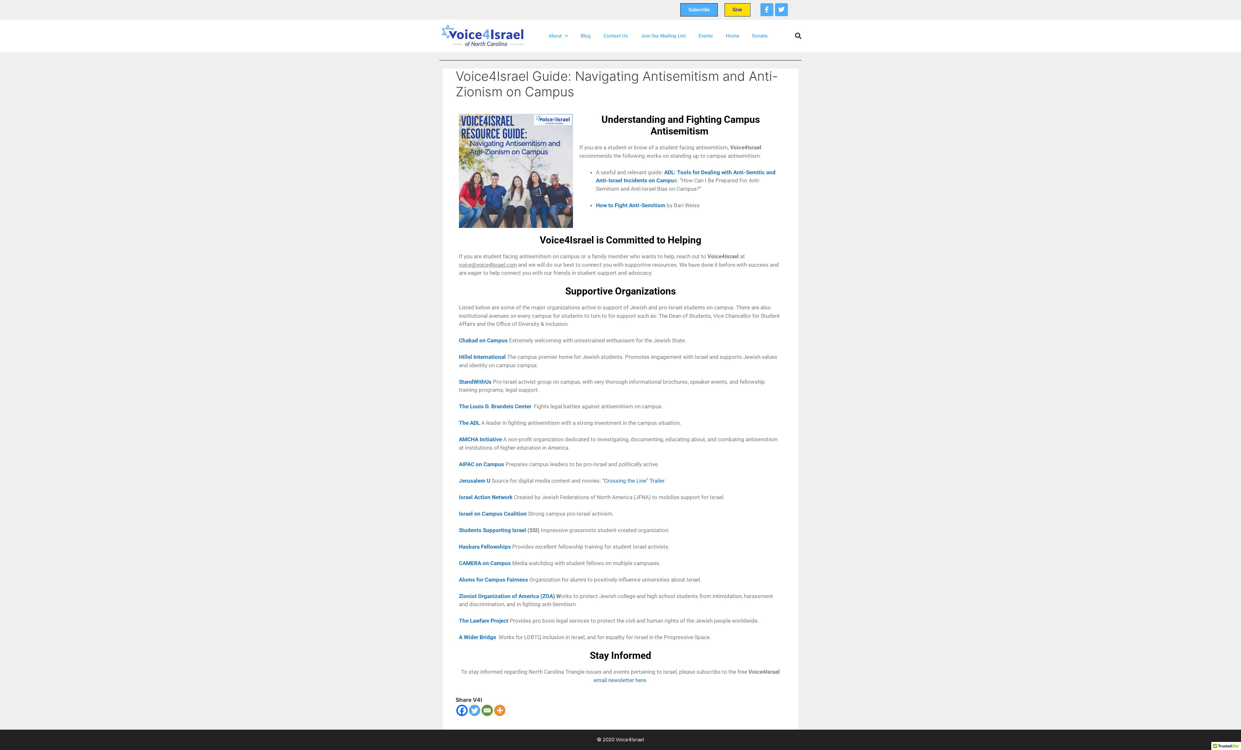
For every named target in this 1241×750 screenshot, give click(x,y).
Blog (586, 36)
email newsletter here (620, 680)
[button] (798, 35)
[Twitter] (781, 9)
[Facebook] (766, 9)
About (555, 36)
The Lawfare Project (483, 620)
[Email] (487, 710)
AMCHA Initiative (480, 439)
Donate (760, 36)
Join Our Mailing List (663, 36)
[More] (499, 710)
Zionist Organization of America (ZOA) (507, 596)
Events (706, 36)
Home (732, 36)
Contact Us (616, 36)
